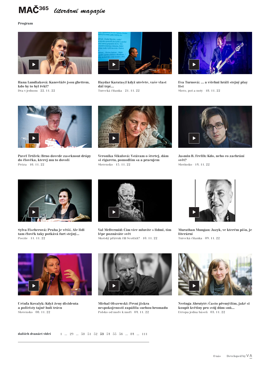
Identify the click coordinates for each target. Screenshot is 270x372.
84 (132, 334)
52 (95, 334)
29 (71, 334)
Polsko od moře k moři (115, 312)
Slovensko (106, 164)
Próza (23, 164)
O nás (217, 356)
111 (144, 334)
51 (89, 334)
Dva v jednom (28, 90)
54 (108, 334)
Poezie (23, 238)
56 (121, 334)
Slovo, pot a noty (191, 90)
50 (83, 334)
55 (114, 334)
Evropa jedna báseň (193, 312)
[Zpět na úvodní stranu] (65, 9)
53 (102, 334)
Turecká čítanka (110, 90)
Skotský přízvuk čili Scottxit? (119, 238)
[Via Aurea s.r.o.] (249, 356)
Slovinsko (185, 164)
